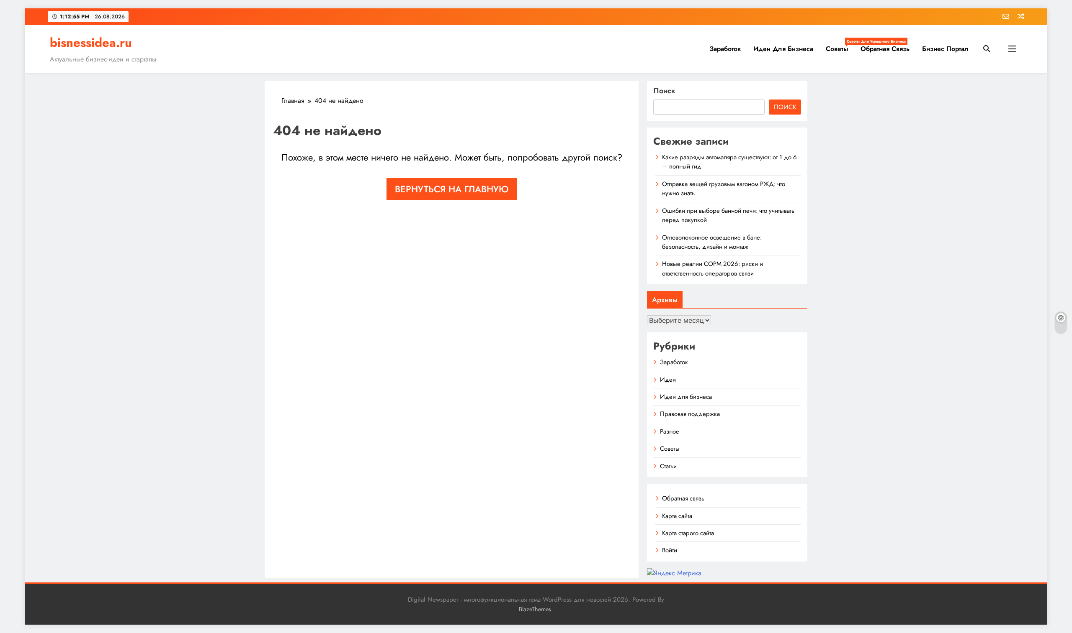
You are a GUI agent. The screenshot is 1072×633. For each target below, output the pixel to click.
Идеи (668, 379)
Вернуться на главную (452, 189)
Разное (669, 431)
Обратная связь (885, 49)
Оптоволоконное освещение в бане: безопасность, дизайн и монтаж (712, 242)
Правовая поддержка (690, 414)
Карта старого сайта (688, 533)
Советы (840, 46)
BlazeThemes (535, 609)
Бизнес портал (945, 49)
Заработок (725, 49)
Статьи (668, 466)
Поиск (664, 90)
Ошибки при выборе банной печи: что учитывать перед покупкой (728, 215)
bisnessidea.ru (91, 42)
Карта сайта (677, 516)
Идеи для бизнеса (783, 49)
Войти (669, 550)
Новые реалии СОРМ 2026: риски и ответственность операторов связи (712, 268)
